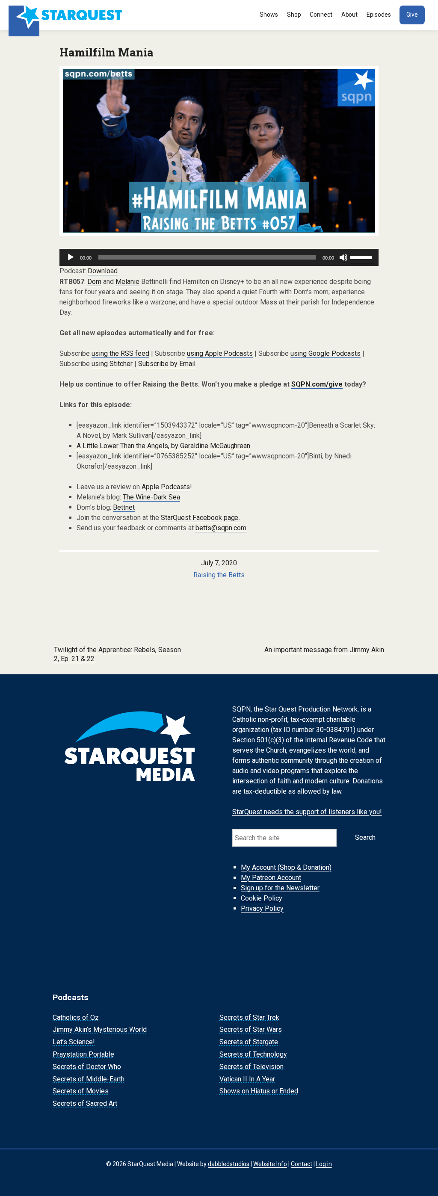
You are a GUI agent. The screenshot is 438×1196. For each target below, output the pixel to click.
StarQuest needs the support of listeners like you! (307, 812)
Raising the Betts (219, 575)
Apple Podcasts (166, 487)
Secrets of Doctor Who (87, 1067)
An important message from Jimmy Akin (324, 650)
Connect (321, 14)
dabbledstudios (228, 1164)
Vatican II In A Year (247, 1079)
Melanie (127, 282)
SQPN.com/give (317, 384)
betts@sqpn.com (220, 528)
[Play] (70, 257)
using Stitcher (112, 364)
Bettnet (124, 507)
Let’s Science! (74, 1042)
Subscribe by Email (166, 364)
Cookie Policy (261, 898)
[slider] (362, 256)
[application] (219, 257)
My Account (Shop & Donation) (286, 867)
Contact (301, 1164)
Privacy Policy (262, 908)
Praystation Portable (83, 1054)
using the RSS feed (120, 353)
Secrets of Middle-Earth (88, 1079)
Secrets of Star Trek (249, 1017)
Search (365, 837)
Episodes (379, 14)
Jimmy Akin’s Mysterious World (100, 1030)
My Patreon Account (271, 878)
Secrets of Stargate (248, 1042)
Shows (269, 14)
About (349, 14)
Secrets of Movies (81, 1091)
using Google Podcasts (325, 353)
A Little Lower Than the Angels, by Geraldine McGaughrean (163, 446)
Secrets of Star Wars (250, 1030)
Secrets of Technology (253, 1054)
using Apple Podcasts (220, 353)
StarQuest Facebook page (200, 518)
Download (103, 271)
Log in (324, 1164)
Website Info (270, 1164)
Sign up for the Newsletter (280, 888)
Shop (294, 14)
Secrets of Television (251, 1067)
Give (412, 14)
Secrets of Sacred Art (85, 1103)
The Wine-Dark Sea (151, 497)
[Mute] (343, 257)
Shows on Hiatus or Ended (258, 1091)
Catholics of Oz (76, 1017)
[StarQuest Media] (66, 15)
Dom (94, 282)
